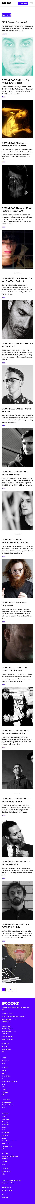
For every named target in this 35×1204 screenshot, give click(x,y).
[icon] (31, 3)
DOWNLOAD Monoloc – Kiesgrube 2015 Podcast (14, 144)
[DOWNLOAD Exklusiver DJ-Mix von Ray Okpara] (17, 837)
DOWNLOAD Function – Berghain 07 (14, 604)
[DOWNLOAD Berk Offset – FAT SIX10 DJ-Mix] (17, 963)
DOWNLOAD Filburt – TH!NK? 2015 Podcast (17, 345)
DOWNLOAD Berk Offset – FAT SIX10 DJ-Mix (15, 926)
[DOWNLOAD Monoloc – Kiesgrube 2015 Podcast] (17, 184)
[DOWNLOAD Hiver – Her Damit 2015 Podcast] (17, 706)
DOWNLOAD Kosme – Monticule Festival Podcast (15, 541)
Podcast (4, 34)
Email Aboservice (7, 1039)
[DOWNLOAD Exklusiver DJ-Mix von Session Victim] (17, 769)
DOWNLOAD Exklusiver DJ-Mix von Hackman (16, 473)
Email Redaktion (7, 1037)
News (3, 97)
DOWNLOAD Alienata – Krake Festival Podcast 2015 (17, 209)
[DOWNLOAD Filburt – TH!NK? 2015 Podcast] (17, 384)
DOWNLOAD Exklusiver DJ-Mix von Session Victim (16, 732)
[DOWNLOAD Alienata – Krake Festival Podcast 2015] (17, 249)
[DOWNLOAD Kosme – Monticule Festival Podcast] (17, 578)
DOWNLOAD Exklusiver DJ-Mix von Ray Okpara (16, 800)
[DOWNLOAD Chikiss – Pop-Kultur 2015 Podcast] (17, 119)
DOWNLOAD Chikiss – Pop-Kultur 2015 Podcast (16, 81)
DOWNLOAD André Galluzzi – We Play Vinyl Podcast (17, 280)
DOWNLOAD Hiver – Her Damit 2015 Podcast (14, 669)
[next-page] (14, 989)
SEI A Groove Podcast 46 (14, 22)
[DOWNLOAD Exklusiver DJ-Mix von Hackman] (17, 510)
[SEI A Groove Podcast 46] (17, 56)
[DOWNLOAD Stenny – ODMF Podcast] (17, 447)
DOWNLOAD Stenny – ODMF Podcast (17, 410)
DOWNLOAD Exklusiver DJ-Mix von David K (16, 863)
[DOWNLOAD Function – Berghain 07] (17, 643)
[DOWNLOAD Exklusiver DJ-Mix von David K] (17, 900)
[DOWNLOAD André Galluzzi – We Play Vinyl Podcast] (17, 319)
